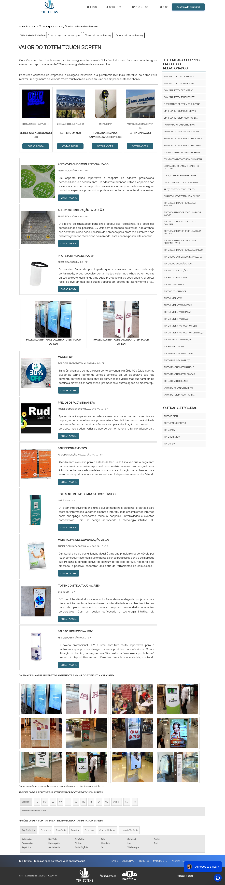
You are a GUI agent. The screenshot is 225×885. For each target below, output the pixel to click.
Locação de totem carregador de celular (181, 167)
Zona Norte (46, 830)
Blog (165, 7)
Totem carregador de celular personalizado (180, 241)
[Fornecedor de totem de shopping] (177, 767)
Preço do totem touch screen (179, 189)
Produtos (142, 7)
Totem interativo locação (177, 312)
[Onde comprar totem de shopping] (86, 699)
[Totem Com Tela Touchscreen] (36, 614)
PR (68, 801)
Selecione (26, 801)
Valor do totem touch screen (179, 394)
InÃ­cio (114, 860)
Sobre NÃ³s (128, 860)
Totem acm (169, 430)
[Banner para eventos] (36, 477)
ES (53, 801)
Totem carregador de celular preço (183, 250)
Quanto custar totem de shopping (182, 196)
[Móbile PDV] (36, 385)
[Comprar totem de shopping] (41, 733)
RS (83, 801)
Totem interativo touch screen (180, 325)
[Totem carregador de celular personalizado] (86, 733)
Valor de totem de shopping (178, 387)
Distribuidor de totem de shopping (182, 104)
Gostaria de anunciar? (188, 7)
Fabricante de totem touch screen (182, 145)
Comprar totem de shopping (178, 90)
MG (44, 801)
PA (135, 801)
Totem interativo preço (176, 319)
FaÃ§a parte (177, 860)
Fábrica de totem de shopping (98, 35)
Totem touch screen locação (179, 374)
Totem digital (171, 416)
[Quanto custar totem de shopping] (132, 733)
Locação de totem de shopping (180, 175)
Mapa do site (160, 860)
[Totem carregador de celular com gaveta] (177, 733)
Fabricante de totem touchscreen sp (183, 138)
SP (60, 801)
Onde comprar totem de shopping (181, 182)
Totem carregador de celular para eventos (182, 232)
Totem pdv (169, 443)
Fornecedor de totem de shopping (182, 152)
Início (93, 7)
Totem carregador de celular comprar (180, 223)
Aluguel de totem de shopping (179, 76)
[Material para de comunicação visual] (36, 568)
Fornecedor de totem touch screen (183, 159)
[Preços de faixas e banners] (36, 431)
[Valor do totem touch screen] (53, 319)
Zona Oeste (61, 830)
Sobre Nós (115, 7)
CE (106, 801)
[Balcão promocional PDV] (36, 660)
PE (91, 801)
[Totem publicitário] (41, 767)
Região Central (28, 830)
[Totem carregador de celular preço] (177, 699)
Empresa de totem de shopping (129, 35)
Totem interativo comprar (178, 305)
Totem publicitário (174, 346)
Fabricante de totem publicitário (181, 131)
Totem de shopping (173, 284)
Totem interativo (173, 298)
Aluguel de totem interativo (179, 83)
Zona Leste (89, 830)
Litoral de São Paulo (129, 830)
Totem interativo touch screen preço (183, 332)
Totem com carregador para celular (183, 256)
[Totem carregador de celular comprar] (132, 767)
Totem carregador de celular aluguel (64, 35)
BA (99, 801)
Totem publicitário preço (177, 360)
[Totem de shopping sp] (132, 699)
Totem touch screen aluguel (179, 367)
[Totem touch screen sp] (41, 699)
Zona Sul (75, 830)
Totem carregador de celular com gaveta (182, 213)
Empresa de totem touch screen (181, 117)
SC (76, 801)
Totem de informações (176, 270)
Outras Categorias (180, 408)
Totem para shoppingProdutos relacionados (181, 64)
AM (126, 801)
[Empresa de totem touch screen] (86, 767)
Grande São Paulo (107, 830)
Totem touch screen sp (176, 381)
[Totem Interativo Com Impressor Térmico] (36, 523)
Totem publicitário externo (178, 353)
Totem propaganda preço (177, 339)
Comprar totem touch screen (180, 97)
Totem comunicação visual (178, 263)
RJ (37, 801)
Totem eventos (172, 436)
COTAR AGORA (68, 197)
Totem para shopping (175, 423)
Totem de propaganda (175, 277)
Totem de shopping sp (175, 291)
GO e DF (116, 801)
